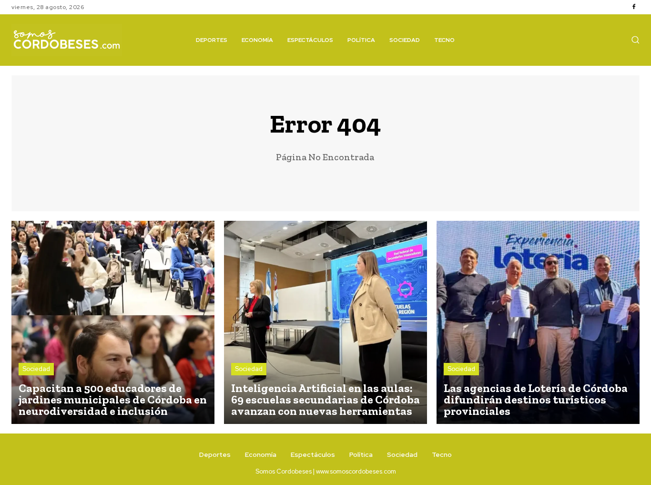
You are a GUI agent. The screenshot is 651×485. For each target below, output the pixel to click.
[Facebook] (634, 7)
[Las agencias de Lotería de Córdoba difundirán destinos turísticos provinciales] (538, 322)
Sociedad (36, 369)
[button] (635, 39)
